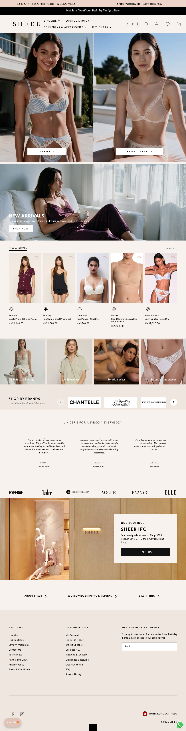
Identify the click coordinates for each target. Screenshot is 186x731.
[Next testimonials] (172, 454)
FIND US (145, 552)
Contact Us (15, 649)
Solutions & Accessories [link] (64, 27)
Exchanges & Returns (77, 659)
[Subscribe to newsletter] (174, 646)
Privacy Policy (16, 664)
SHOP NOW (21, 228)
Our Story (14, 635)
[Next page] (173, 402)
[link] (156, 24)
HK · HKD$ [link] (131, 23)
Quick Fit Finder (75, 640)
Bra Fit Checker (74, 645)
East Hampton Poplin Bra (157, 318)
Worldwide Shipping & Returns (90, 595)
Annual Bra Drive (18, 659)
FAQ (68, 669)
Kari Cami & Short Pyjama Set (57, 318)
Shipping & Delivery (77, 654)
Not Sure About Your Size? (93, 10)
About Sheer (33, 595)
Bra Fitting (147, 595)
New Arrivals (18, 248)
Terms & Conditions (19, 669)
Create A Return (74, 664)
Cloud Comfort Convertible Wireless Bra (124, 320)
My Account (72, 635)
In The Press (15, 654)
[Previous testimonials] (14, 454)
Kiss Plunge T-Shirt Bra (88, 318)
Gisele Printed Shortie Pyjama (23, 318)
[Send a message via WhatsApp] (180, 725)
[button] (7, 24)
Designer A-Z (73, 649)
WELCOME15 (66, 3)
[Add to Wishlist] (36, 257)
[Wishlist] (167, 24)
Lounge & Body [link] (77, 20)
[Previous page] (60, 402)
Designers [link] (100, 27)
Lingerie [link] (50, 20)
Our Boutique (16, 640)
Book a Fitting (73, 674)
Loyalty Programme (19, 645)
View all (171, 248)
